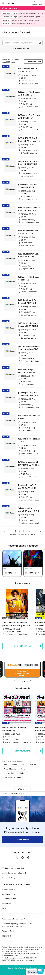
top (6, 793)
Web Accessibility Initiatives (12, 919)
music (6, 765)
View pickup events (22, 646)
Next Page (41, 531)
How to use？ (7, 903)
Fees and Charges (9, 878)
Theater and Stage (19, 765)
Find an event (7, 889)
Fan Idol (33, 765)
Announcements (8, 894)
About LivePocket (9, 899)
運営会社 (5, 936)
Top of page (23, 789)
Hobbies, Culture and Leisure (15, 773)
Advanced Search (21, 49)
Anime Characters (11, 769)
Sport (23, 769)
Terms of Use (7, 931)
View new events (22, 751)
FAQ (4, 908)
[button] (14, 681)
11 (29, 531)
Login (40, 4)
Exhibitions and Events (12, 777)
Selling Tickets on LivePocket (13, 873)
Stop (18, 681)
